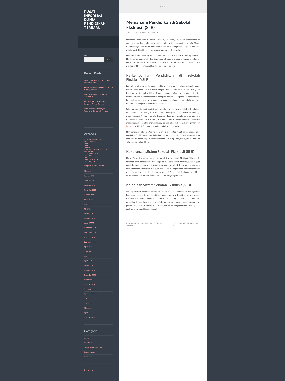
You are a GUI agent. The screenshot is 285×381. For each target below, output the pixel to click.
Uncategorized (89, 352)
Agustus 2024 (89, 247)
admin (143, 32)
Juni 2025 (88, 204)
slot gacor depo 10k (91, 159)
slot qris (87, 147)
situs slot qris (89, 155)
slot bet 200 (88, 145)
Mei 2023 (87, 308)
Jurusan (87, 338)
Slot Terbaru (88, 370)
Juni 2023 (88, 303)
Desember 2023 (90, 275)
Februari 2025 (89, 218)
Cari (86, 55)
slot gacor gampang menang (94, 166)
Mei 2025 (87, 209)
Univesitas (88, 357)
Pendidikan (88, 342)
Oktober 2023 (89, 284)
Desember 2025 (90, 185)
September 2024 (90, 242)
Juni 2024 (88, 256)
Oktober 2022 (89, 317)
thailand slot (88, 151)
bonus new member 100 (93, 139)
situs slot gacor (89, 161)
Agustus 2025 (89, 199)
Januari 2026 (89, 180)
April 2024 (88, 261)
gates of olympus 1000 (92, 153)
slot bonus (88, 143)
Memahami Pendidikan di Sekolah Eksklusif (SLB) (159, 24)
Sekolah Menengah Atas (93, 347)
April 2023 (88, 313)
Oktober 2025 (89, 195)
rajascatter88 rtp (90, 141)
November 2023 (90, 280)
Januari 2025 (89, 223)
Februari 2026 (89, 176)
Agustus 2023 (89, 294)
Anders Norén (187, 223)
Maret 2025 (88, 214)
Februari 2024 (89, 270)
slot (85, 157)
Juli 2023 (87, 299)
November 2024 (90, 232)
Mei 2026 (87, 171)
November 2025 (90, 190)
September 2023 (90, 289)
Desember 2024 (90, 228)
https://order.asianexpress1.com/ (96, 149)
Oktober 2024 (89, 237)
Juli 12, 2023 (131, 32)
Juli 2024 (87, 251)
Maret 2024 (88, 265)
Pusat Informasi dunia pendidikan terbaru (95, 19)
